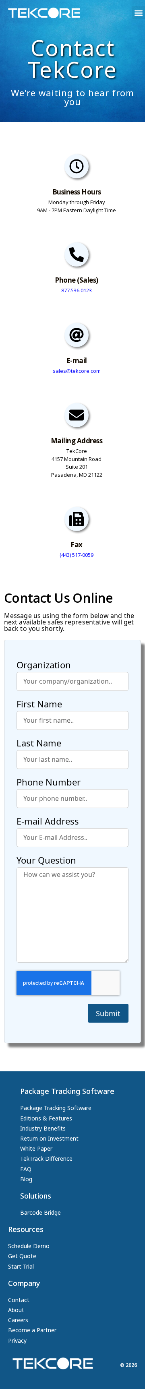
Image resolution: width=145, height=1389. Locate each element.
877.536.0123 (76, 290)
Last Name (39, 743)
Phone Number (49, 782)
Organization (44, 665)
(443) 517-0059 (76, 554)
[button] (138, 12)
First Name (39, 704)
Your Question (46, 861)
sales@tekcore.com (77, 370)
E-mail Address (48, 821)
